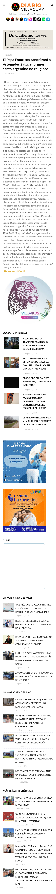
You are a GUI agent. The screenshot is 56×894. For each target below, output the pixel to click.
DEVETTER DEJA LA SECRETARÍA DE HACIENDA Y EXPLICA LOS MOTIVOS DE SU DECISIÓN (33, 625)
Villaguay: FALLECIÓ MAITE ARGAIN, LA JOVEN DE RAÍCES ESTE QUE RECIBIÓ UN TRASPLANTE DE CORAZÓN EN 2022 (33, 721)
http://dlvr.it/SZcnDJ (14, 271)
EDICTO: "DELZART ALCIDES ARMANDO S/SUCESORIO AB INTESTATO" (37, 381)
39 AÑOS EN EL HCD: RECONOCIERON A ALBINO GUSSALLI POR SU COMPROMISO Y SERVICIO (33, 641)
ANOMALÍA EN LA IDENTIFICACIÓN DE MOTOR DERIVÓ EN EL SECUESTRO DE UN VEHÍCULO (34, 676)
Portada (8, 55)
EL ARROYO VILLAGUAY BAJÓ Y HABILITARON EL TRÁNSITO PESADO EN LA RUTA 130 (37, 421)
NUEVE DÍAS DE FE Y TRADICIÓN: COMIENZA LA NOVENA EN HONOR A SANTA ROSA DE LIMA (36, 344)
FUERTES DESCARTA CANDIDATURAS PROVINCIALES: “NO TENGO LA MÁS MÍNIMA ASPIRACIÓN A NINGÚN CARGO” (33, 658)
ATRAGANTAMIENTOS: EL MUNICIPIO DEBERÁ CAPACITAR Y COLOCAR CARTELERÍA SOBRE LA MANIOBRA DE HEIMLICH (35, 402)
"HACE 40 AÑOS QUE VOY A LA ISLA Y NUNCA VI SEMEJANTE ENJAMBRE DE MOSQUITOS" (33, 802)
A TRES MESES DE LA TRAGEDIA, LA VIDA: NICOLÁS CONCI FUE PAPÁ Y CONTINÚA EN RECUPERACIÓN (32, 739)
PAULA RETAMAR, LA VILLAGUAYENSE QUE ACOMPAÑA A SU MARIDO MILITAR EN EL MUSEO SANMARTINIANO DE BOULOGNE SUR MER (34, 877)
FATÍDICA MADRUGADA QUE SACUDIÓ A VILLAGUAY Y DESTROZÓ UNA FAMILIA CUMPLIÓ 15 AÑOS (34, 703)
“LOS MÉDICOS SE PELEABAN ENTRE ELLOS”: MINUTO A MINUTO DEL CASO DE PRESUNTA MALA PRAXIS (33, 608)
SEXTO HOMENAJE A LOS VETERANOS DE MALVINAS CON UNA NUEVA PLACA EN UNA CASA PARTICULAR (36, 363)
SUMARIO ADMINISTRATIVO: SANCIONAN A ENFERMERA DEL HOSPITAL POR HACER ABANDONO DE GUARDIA (34, 757)
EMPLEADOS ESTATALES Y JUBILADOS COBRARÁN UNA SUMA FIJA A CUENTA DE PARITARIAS (33, 834)
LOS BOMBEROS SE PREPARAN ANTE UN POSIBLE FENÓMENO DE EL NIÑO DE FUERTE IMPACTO (33, 775)
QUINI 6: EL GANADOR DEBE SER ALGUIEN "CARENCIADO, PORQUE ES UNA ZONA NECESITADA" (33, 818)
